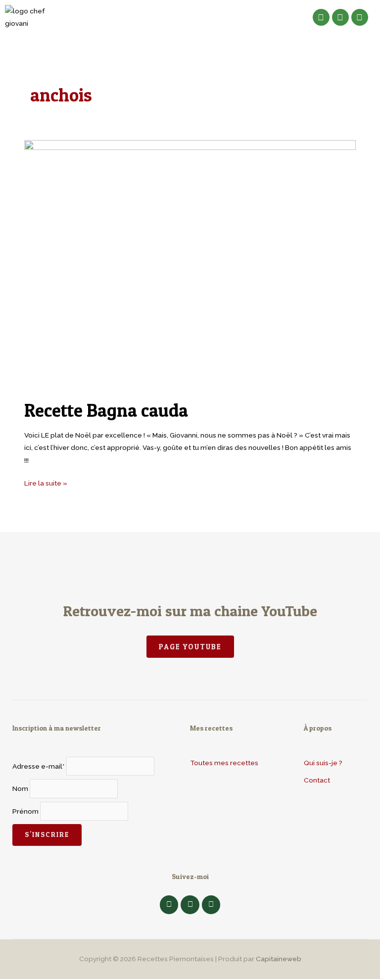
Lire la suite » (45, 482)
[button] (187, 17)
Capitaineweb (278, 959)
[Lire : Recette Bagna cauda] (189, 264)
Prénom (25, 811)
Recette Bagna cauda (106, 410)
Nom (20, 788)
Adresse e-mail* (38, 766)
